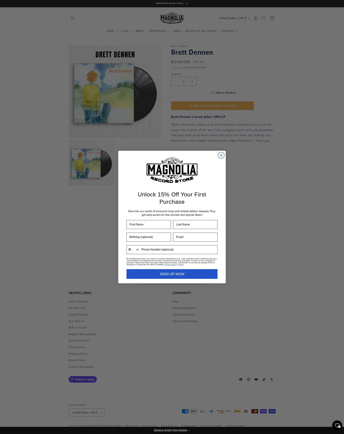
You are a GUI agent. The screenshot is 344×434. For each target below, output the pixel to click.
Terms (181, 265)
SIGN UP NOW (172, 274)
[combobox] (133, 249)
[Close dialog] (221, 155)
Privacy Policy (170, 265)
